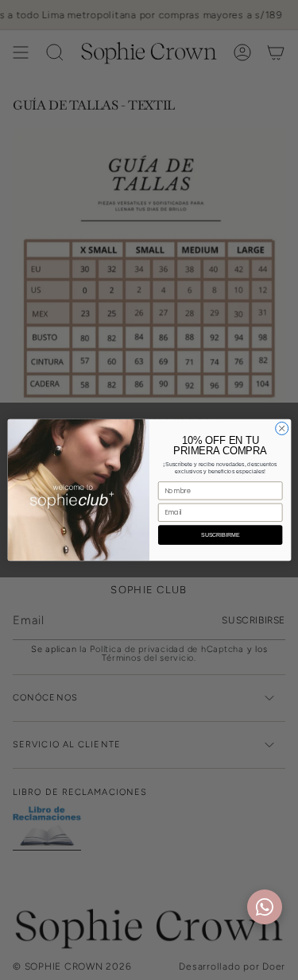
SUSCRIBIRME (220, 535)
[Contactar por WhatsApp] (264, 906)
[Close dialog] (281, 428)
